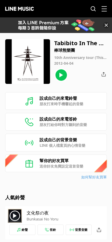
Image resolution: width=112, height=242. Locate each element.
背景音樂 (81, 229)
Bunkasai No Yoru (42, 218)
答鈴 (53, 229)
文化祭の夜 (38, 213)
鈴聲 (25, 229)
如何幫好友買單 (94, 176)
